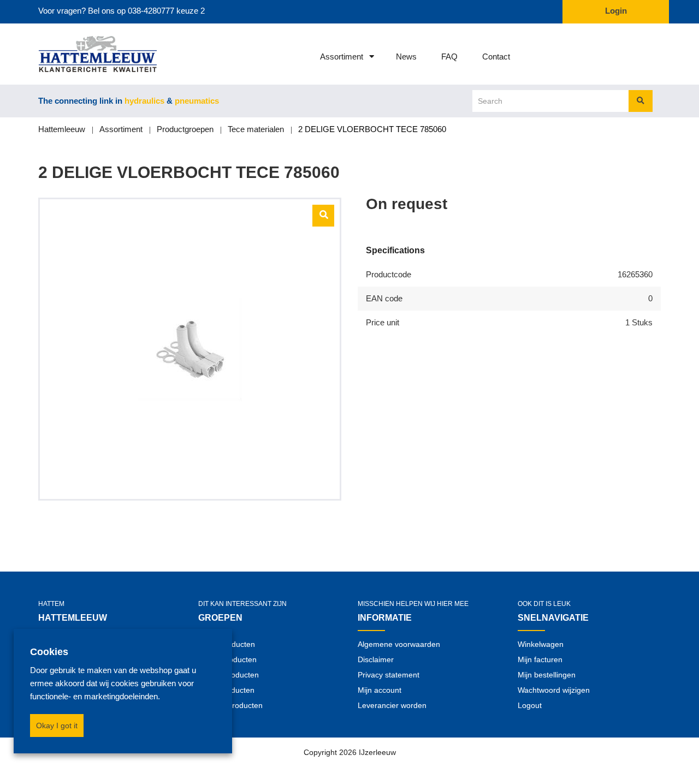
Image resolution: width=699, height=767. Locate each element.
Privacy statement (388, 674)
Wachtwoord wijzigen (554, 690)
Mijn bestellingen (547, 674)
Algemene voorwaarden (399, 644)
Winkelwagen (541, 644)
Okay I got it (57, 725)
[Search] (641, 101)
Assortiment (341, 56)
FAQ (449, 56)
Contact (496, 56)
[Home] (83, 54)
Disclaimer (376, 659)
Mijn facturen (540, 659)
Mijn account (379, 690)
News (406, 56)
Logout (530, 705)
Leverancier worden (392, 705)
